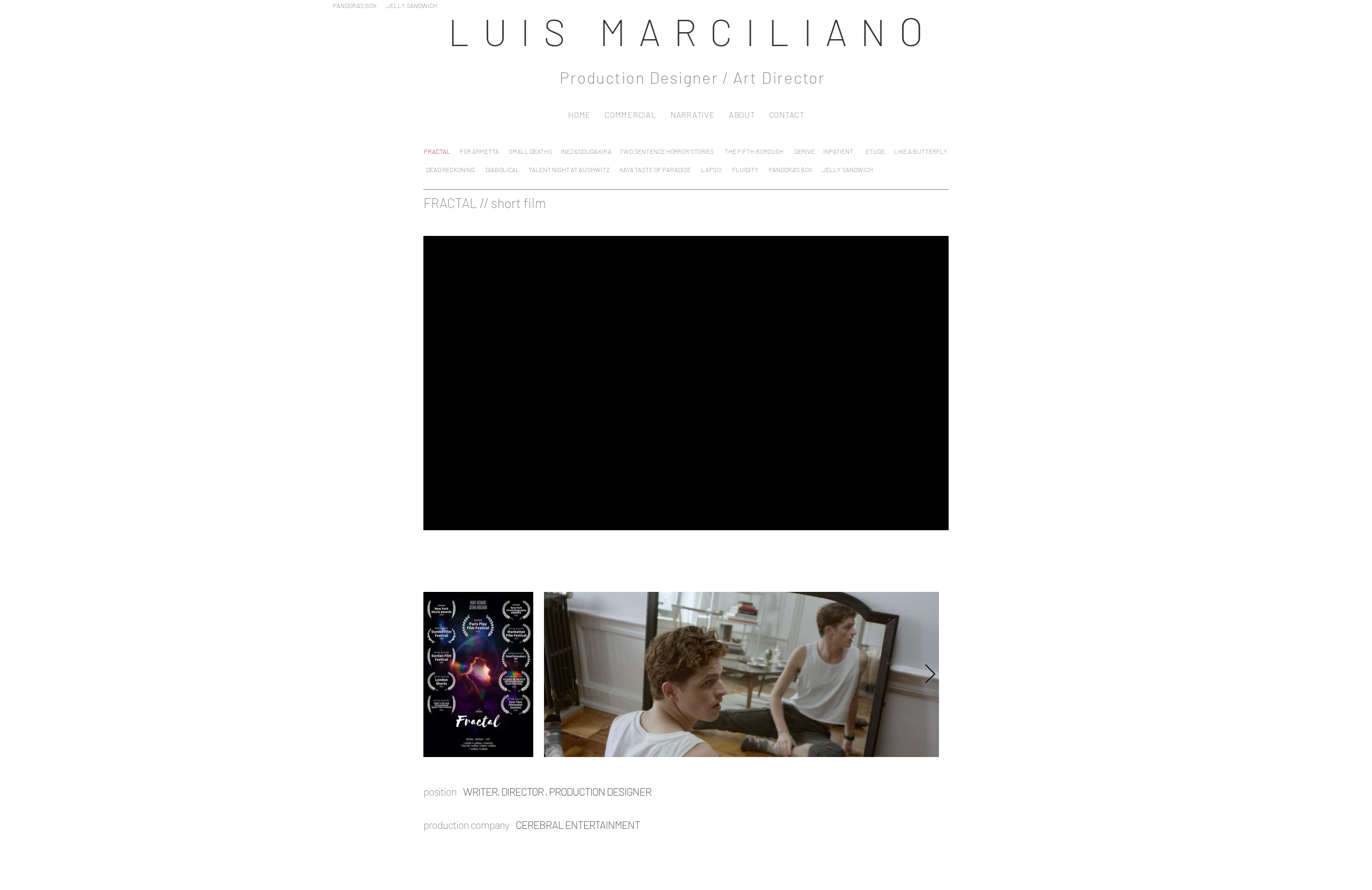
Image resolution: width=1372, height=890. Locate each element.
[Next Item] (930, 674)
